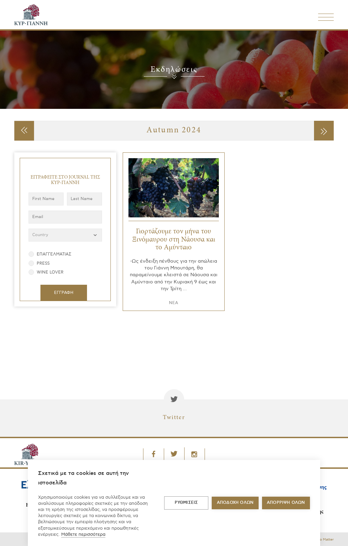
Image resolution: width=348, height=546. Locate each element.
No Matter (325, 539)
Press (43, 263)
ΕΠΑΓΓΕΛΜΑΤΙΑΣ (54, 254)
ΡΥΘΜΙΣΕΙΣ (186, 502)
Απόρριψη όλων (286, 502)
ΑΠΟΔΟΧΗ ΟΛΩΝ (235, 502)
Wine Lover (50, 272)
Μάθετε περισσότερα (83, 534)
